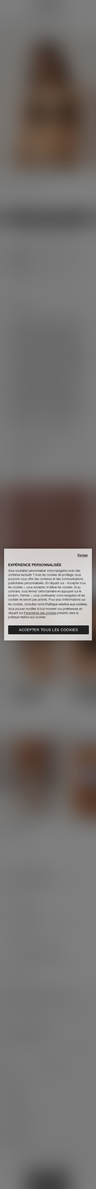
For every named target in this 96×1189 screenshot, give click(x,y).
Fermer (83, 555)
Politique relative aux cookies (66, 604)
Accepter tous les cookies (48, 629)
